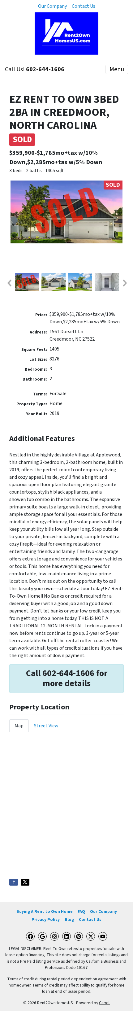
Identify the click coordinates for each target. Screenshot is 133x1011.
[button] (9, 283)
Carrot (104, 1003)
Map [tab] (19, 725)
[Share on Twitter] (25, 882)
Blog (69, 919)
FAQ (81, 911)
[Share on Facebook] (13, 882)
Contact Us (83, 6)
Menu (116, 69)
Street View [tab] (46, 725)
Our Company (52, 6)
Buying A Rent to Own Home (44, 911)
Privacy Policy (46, 919)
